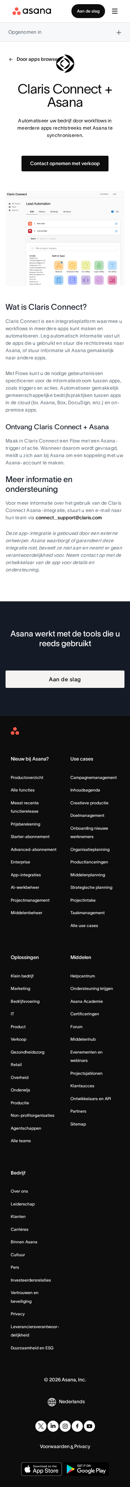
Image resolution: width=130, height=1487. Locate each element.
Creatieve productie (89, 803)
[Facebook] (77, 1426)
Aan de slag (88, 11)
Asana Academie (86, 1001)
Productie (20, 1102)
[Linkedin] (53, 1426)
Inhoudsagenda (85, 790)
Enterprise (20, 862)
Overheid (19, 1077)
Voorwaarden (55, 1446)
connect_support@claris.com (69, 517)
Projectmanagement (30, 900)
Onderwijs (20, 1090)
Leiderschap (23, 1204)
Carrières (19, 1229)
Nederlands (72, 1401)
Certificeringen (84, 1013)
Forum (76, 1026)
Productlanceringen (89, 862)
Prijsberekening (25, 824)
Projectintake (83, 900)
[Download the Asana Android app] (86, 1469)
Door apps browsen (38, 59)
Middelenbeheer (26, 912)
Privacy (18, 1313)
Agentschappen (26, 1128)
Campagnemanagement (93, 777)
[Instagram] (65, 1426)
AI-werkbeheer (25, 887)
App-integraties (26, 874)
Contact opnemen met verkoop (65, 163)
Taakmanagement (87, 912)
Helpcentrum (82, 976)
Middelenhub (83, 1039)
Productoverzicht (27, 777)
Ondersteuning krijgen (91, 988)
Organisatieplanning (90, 849)
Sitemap (78, 1124)
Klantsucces (82, 1085)
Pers (15, 1267)
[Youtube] (89, 1426)
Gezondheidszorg (27, 1052)
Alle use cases (84, 925)
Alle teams (21, 1140)
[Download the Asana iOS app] (41, 1469)
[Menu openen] (115, 11)
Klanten (18, 1216)
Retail (16, 1064)
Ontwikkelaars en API (90, 1098)
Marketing (20, 988)
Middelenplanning (87, 874)
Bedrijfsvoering (25, 1001)
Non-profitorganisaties (32, 1115)
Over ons (19, 1191)
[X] (40, 1426)
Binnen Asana (24, 1242)
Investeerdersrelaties (31, 1280)
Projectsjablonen (86, 1073)
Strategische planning (91, 887)
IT (12, 1013)
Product (18, 1026)
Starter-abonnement (30, 836)
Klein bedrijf (22, 976)
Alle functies (23, 790)
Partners (78, 1111)
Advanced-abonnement (34, 849)
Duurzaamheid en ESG (32, 1348)
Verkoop (18, 1039)
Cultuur (18, 1254)
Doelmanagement (87, 815)
